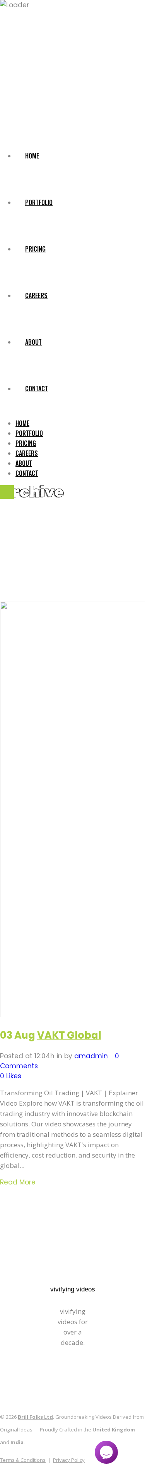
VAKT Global (69, 1035)
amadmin (91, 1056)
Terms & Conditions (23, 1459)
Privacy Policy (69, 1459)
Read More (18, 1182)
